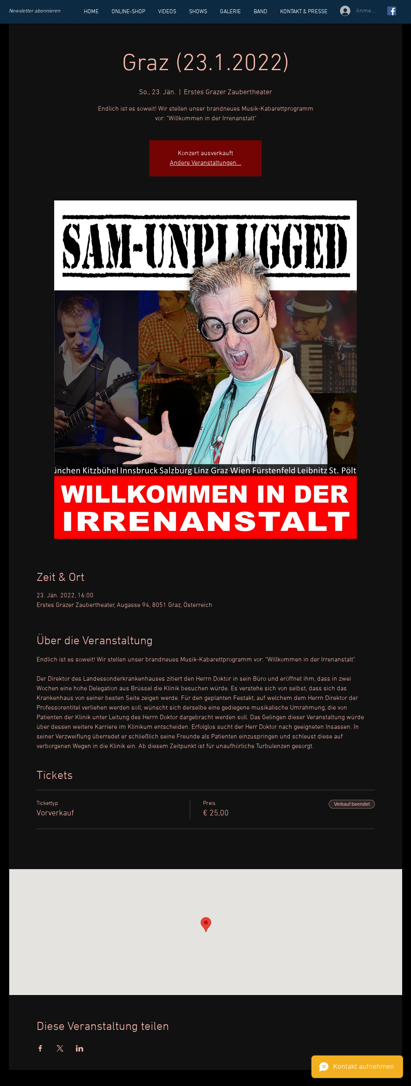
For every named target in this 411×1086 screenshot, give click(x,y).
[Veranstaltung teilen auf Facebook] (40, 1048)
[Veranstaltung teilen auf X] (60, 1048)
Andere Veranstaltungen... (205, 163)
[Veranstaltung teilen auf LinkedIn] (79, 1048)
